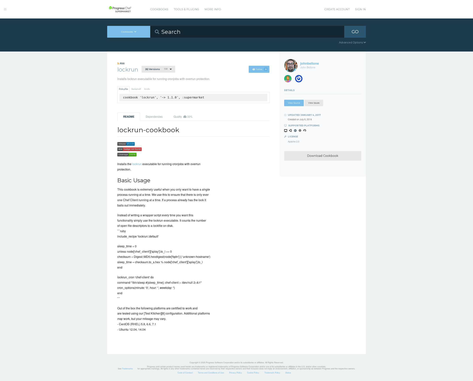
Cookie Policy (253, 372)
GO (355, 31)
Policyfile (123, 89)
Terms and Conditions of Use (211, 372)
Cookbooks (159, 9)
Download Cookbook (322, 156)
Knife (147, 89)
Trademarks (127, 368)
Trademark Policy (272, 372)
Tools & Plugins (186, 9)
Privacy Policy (235, 372)
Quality (183, 116)
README (128, 116)
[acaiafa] (300, 80)
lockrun (137, 164)
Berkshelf (136, 89)
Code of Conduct (185, 372)
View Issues (313, 103)
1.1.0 (156, 69)
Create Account (337, 9)
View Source (294, 103)
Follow (261, 69)
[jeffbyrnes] (289, 80)
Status (288, 372)
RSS (122, 63)
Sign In (360, 9)
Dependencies (154, 116)
